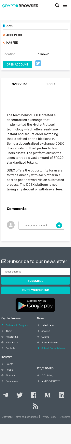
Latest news (47, 325)
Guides (45, 336)
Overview (19, 84)
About (8, 331)
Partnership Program (16, 325)
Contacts (10, 348)
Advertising (11, 336)
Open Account (17, 64)
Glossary (10, 375)
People (9, 369)
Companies (11, 381)
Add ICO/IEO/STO (50, 381)
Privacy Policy (48, 417)
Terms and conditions (26, 417)
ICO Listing (47, 375)
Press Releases (49, 342)
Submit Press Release (53, 348)
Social (52, 84)
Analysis (45, 331)
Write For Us (12, 342)
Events (9, 364)
